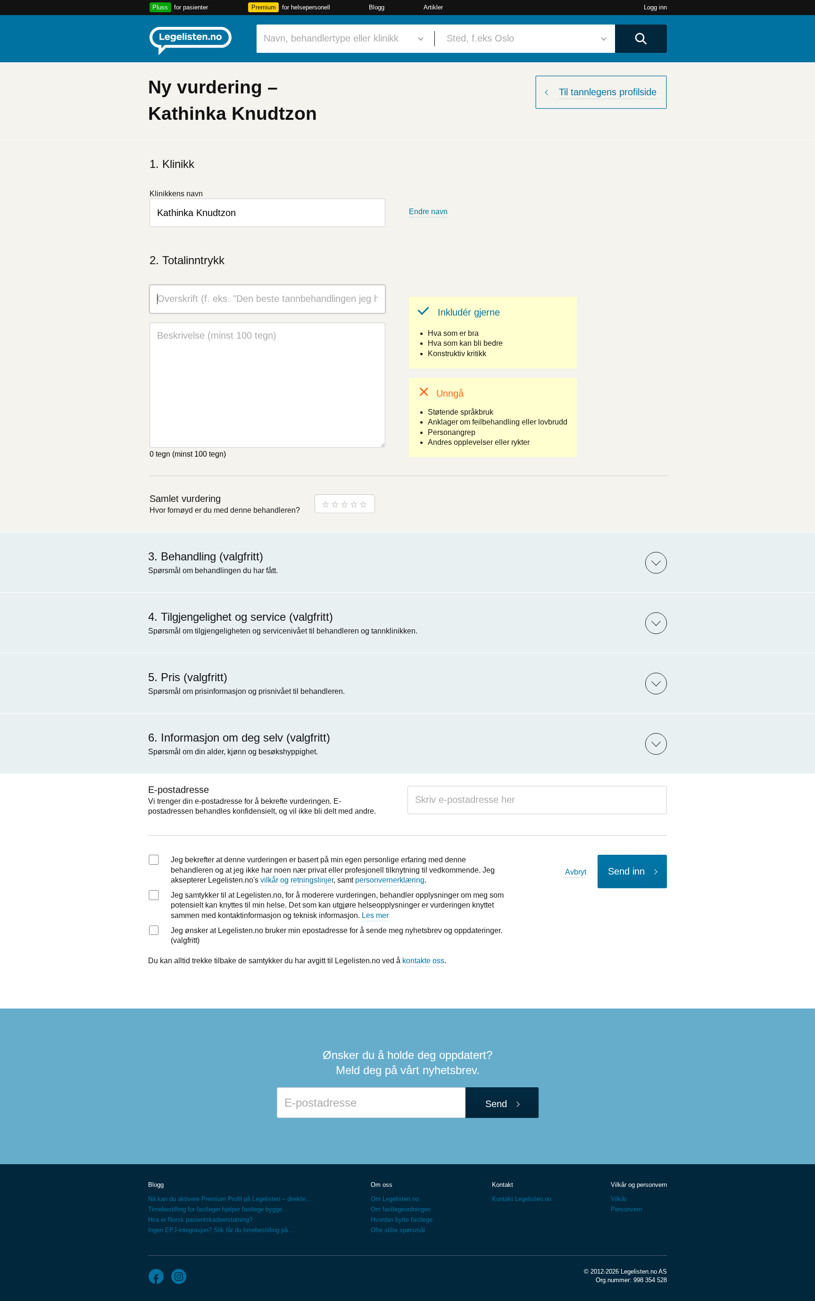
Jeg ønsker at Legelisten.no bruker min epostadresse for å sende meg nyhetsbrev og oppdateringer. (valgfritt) (336, 935)
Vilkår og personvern (639, 1184)
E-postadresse (178, 789)
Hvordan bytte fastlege (401, 1219)
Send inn (626, 871)
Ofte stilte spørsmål (398, 1230)
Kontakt (502, 1184)
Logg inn (655, 7)
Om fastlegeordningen (401, 1209)
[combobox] (342, 39)
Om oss (381, 1184)
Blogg (376, 7)
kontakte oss (423, 961)
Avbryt (575, 872)
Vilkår (618, 1198)
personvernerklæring (389, 880)
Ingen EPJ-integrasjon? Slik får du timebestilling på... (220, 1230)
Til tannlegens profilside (608, 92)
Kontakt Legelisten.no (521, 1198)
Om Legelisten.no (395, 1198)
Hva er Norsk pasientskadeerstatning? (200, 1219)
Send (496, 1104)
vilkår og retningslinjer (296, 880)
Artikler (433, 7)
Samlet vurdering (185, 498)
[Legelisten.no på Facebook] (156, 1276)
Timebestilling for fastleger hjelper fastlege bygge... (218, 1209)
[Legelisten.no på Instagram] (179, 1276)
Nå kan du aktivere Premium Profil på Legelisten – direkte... (229, 1198)
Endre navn (428, 212)
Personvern (626, 1209)
